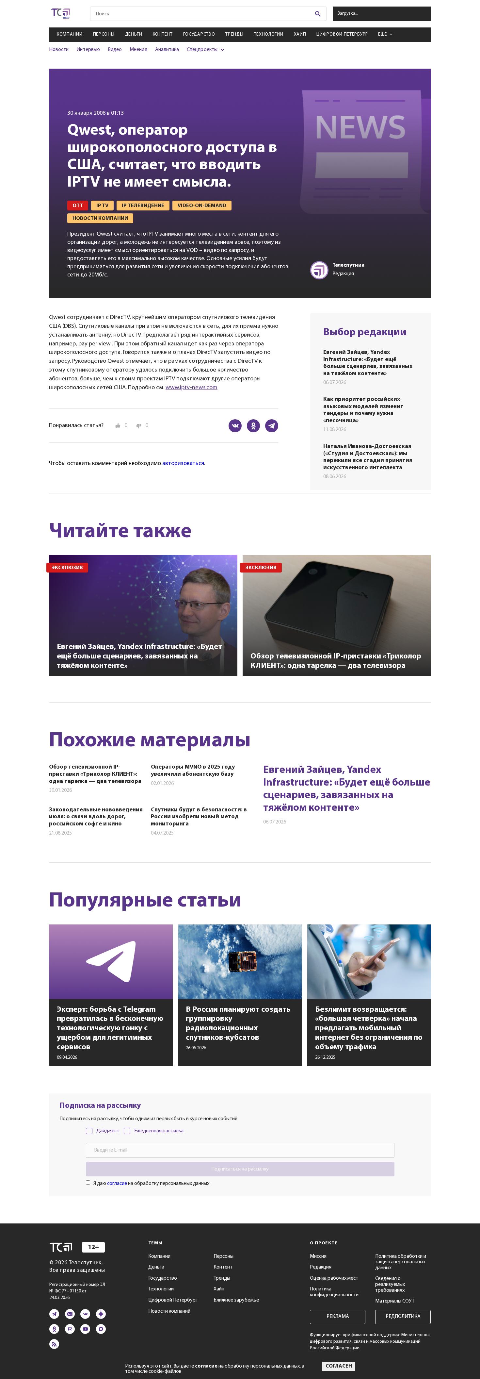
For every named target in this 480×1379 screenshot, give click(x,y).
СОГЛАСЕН (339, 1366)
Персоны (104, 34)
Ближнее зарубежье (236, 1300)
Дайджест (107, 1131)
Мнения (138, 49)
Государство (199, 34)
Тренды (234, 34)
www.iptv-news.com (191, 388)
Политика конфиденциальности (334, 1292)
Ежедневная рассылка (159, 1131)
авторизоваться (183, 464)
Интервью (88, 49)
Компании (70, 34)
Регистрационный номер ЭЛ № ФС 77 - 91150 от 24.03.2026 (77, 1291)
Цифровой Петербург (342, 34)
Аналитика (167, 49)
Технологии (268, 34)
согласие (117, 1183)
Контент (163, 34)
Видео (115, 49)
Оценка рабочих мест (334, 1278)
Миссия (318, 1256)
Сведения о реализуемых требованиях (390, 1284)
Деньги (133, 34)
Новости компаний (169, 1311)
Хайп (300, 34)
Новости (59, 49)
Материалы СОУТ (394, 1301)
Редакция (320, 1267)
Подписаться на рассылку (240, 1169)
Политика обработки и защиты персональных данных (400, 1262)
